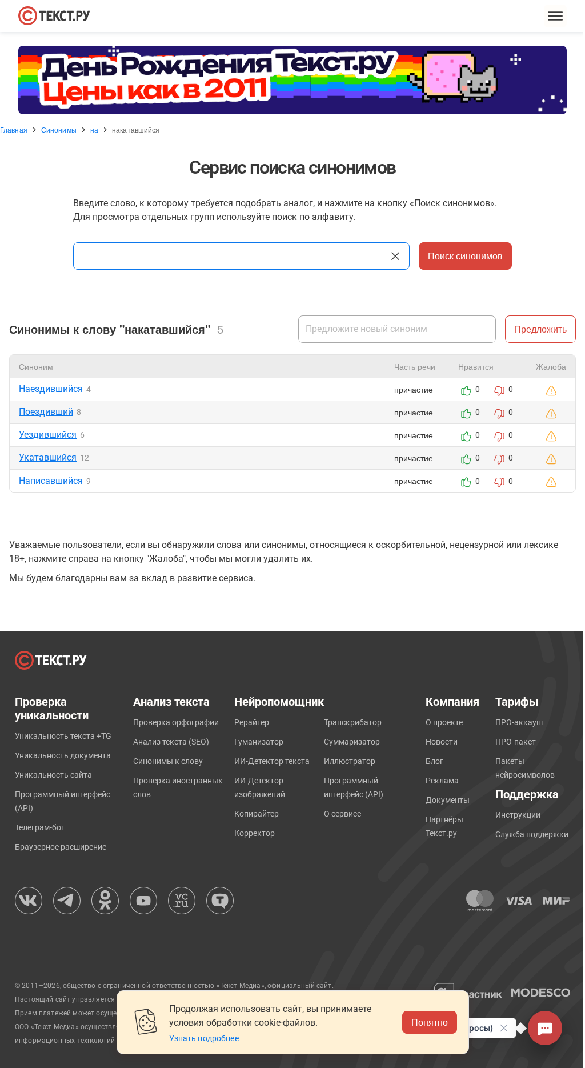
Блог (434, 761)
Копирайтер (256, 813)
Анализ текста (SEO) (171, 741)
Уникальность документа (63, 755)
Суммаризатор (352, 741)
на (94, 130)
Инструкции (517, 814)
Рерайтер (251, 722)
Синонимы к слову (168, 761)
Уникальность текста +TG (63, 736)
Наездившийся (51, 388)
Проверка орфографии (176, 722)
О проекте (444, 722)
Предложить (540, 328)
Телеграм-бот (40, 827)
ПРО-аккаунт (520, 722)
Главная (13, 130)
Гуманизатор (258, 741)
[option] (292, 80)
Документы (448, 800)
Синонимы (59, 130)
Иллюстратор (349, 761)
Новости (442, 741)
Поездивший (46, 411)
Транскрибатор (353, 722)
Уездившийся (48, 434)
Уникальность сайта (53, 774)
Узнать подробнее (204, 1038)
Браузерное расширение (60, 846)
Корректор (254, 833)
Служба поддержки (531, 834)
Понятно (429, 1022)
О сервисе (342, 813)
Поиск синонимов (465, 255)
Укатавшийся (48, 457)
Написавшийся (51, 480)
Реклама (442, 780)
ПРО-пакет (515, 741)
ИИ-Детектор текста (272, 761)
